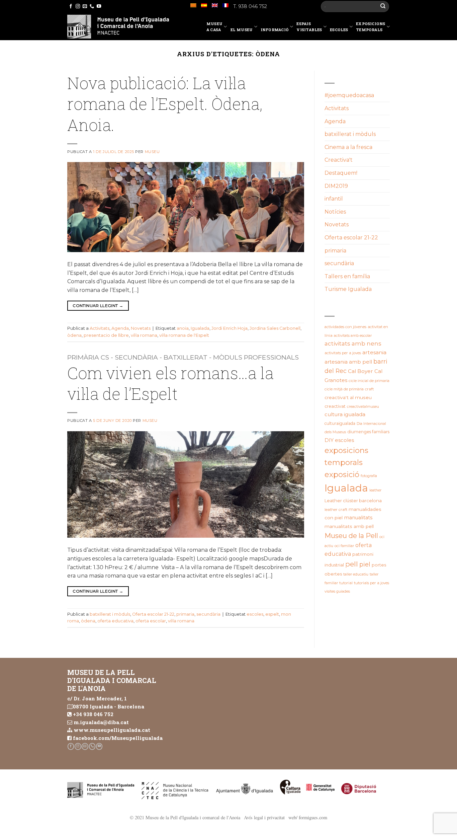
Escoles (339, 29)
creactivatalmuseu (363, 406)
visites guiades (337, 591)
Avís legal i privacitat (264, 817)
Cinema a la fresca (348, 147)
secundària (208, 614)
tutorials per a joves (371, 583)
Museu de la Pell (351, 536)
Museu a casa (214, 26)
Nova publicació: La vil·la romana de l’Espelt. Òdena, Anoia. (165, 103)
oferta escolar (150, 620)
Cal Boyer (360, 371)
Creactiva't (339, 160)
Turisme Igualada (348, 289)
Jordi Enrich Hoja (229, 328)
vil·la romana (144, 335)
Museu (152, 151)
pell (351, 564)
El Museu (242, 29)
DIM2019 (336, 186)
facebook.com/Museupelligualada (118, 738)
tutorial (346, 583)
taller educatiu (355, 574)
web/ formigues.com (307, 817)
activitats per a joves (343, 353)
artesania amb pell (348, 362)
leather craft (336, 509)
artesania (374, 352)
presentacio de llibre (106, 335)
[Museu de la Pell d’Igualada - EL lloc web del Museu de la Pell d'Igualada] (118, 27)
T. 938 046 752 (250, 6)
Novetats (141, 328)
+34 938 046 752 (93, 714)
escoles (255, 614)
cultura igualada (345, 414)
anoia (183, 328)
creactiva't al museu (348, 397)
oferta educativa (115, 620)
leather (375, 490)
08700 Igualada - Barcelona (108, 706)
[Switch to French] (225, 5)
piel (364, 564)
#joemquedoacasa (349, 95)
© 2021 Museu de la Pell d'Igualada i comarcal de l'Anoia (185, 817)
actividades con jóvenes (345, 326)
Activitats (99, 328)
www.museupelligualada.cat (112, 730)
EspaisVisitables (309, 26)
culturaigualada (340, 423)
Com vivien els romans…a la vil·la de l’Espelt (170, 383)
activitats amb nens (353, 343)
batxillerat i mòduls (110, 614)
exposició (342, 474)
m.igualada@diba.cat (101, 722)
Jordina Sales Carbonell (275, 328)
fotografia (369, 476)
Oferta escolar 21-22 (153, 614)
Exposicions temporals (370, 26)
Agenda (120, 328)
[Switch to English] (215, 5)
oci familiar (344, 545)
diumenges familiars (368, 431)
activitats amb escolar (353, 335)
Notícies (335, 212)
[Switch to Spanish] (204, 5)
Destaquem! (341, 173)
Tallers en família (347, 276)
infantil (334, 199)
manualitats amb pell (349, 526)
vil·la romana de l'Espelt (184, 335)
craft (369, 389)
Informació (275, 29)
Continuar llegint (98, 305)
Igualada (200, 328)
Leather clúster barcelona (353, 500)
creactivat (335, 406)
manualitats (358, 518)
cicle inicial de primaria (369, 380)
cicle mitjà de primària (344, 389)
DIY (329, 440)
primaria (185, 614)
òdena (74, 335)
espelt (272, 614)
